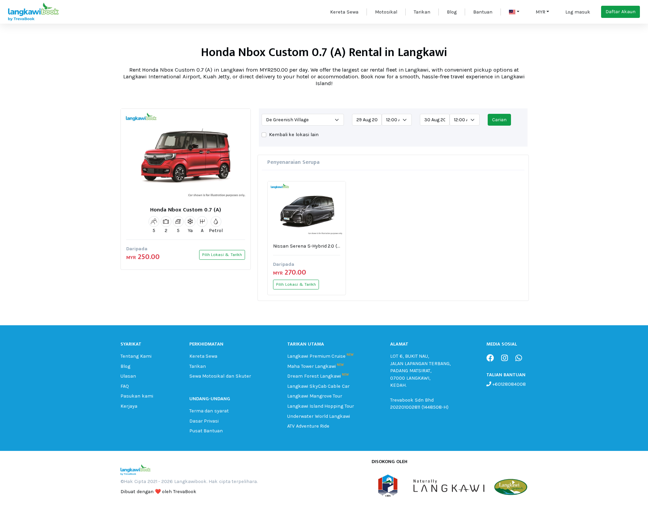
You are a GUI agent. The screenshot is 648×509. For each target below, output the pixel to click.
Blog (452, 12)
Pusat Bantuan (206, 431)
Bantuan (482, 12)
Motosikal (386, 12)
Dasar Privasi (204, 421)
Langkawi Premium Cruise (316, 356)
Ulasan (128, 376)
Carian (499, 120)
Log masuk (577, 12)
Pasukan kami (136, 396)
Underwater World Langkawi (318, 416)
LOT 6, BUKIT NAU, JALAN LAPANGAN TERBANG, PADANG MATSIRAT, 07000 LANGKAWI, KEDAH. (420, 370)
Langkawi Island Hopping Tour (320, 406)
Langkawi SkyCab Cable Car (318, 386)
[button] (514, 12)
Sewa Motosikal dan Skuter (220, 376)
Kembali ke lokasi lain (294, 134)
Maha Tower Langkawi (311, 366)
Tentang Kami (136, 356)
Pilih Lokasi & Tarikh (222, 254)
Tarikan (422, 12)
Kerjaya (128, 406)
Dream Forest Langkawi (314, 376)
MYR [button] (540, 12)
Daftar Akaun (620, 12)
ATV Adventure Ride (308, 426)
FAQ (124, 386)
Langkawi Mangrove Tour (315, 396)
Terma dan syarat (209, 411)
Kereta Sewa (344, 12)
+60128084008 (508, 384)
